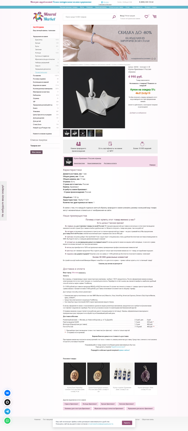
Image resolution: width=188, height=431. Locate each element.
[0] (146, 16)
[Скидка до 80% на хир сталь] (110, 43)
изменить (82, 273)
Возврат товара (151, 7)
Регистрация (130, 16)
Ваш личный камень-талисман (44, 30)
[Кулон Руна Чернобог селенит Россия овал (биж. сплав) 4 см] (75, 374)
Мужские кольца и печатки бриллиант (109, 408)
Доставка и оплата (110, 163)
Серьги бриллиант (71, 404)
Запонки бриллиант (126, 404)
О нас (128, 7)
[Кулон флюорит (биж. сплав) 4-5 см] (146, 374)
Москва (106, 2)
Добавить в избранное (137, 113)
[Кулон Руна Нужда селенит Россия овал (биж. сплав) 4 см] (98, 374)
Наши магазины (101, 7)
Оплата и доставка (116, 7)
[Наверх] (152, 159)
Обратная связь (148, 419)
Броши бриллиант (108, 404)
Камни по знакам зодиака (42, 134)
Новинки (89, 7)
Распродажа (38, 27)
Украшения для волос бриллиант (140, 408)
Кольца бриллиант (90, 404)
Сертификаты (137, 7)
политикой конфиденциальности (101, 424)
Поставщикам (48, 419)
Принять (127, 423)
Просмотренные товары (68, 7)
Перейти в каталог (118, 347)
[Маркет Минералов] (45, 16)
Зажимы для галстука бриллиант (77, 408)
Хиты (82, 7)
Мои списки (36, 152)
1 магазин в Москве (105, 4)
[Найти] (114, 16)
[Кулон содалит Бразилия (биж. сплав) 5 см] (122, 374)
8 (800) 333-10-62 (146, 2)
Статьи (136, 419)
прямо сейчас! (124, 350)
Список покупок (38, 140)
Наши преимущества (94, 163)
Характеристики (79, 163)
